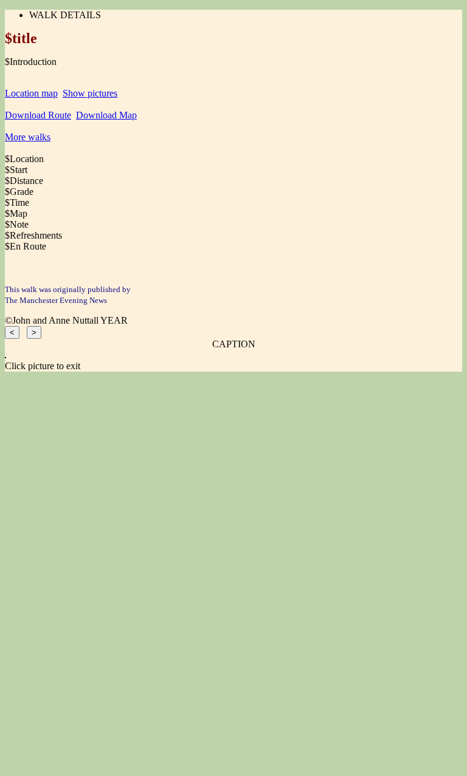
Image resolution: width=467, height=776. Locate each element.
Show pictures (90, 93)
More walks (27, 137)
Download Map (106, 115)
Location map (31, 93)
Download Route (38, 115)
